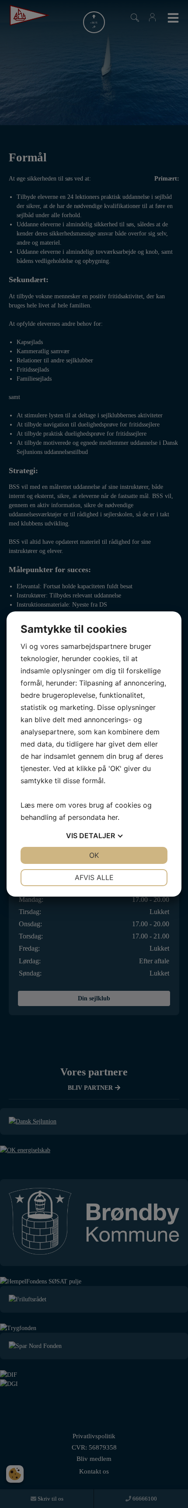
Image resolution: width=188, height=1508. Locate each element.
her (113, 817)
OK (94, 855)
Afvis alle (94, 877)
